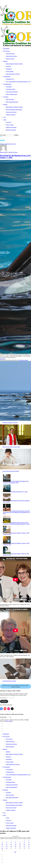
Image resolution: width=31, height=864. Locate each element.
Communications (7, 777)
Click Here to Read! (23, 360)
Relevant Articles (10, 746)
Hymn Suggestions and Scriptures (14, 805)
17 (2, 846)
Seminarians (9, 759)
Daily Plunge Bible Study (12, 797)
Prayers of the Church (11, 807)
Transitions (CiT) (10, 772)
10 (2, 844)
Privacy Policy (8, 721)
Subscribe (4, 701)
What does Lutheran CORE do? (10, 422)
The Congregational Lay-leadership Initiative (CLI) (18, 774)
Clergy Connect (10, 823)
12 (11, 844)
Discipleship (6, 734)
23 (28, 846)
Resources (8, 756)
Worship (5, 800)
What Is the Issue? (10, 741)
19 (11, 846)
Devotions (5, 789)
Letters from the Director (12, 784)
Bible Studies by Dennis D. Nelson (14, 754)
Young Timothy (9, 761)
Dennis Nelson (3, 152)
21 (20, 846)
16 (28, 844)
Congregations (6, 767)
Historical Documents (11, 825)
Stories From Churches (11, 744)
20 (15, 846)
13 (15, 844)
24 (2, 848)
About (4, 815)
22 (24, 846)
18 (6, 846)
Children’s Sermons (10, 810)
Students (5, 749)
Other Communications (11, 787)
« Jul (15, 852)
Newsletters (9, 779)
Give (4, 812)
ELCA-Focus (6, 736)
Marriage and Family (11, 828)
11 (6, 844)
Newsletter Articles (10, 782)
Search (16, 135)
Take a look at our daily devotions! (10, 471)
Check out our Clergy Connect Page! (11, 446)
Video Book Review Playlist (9, 681)
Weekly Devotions (13, 152)
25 (6, 848)
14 (20, 844)
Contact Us (8, 820)
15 (24, 844)
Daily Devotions (10, 795)
